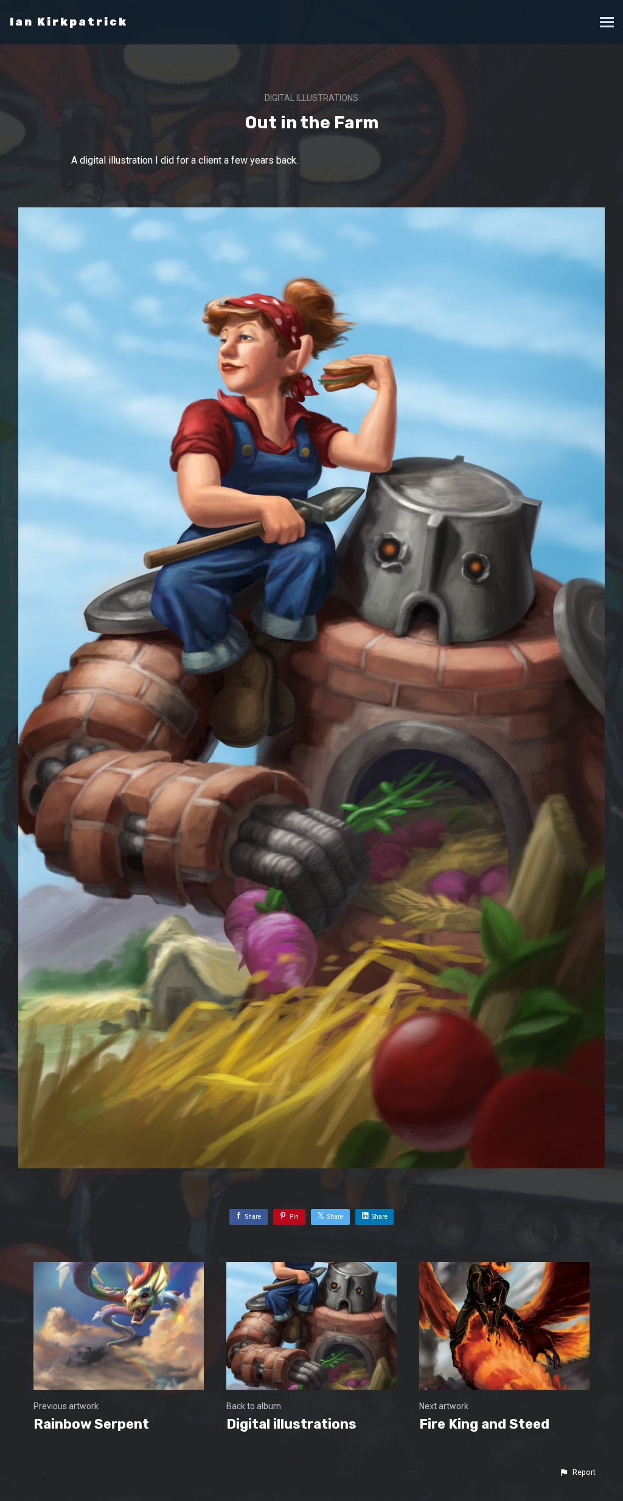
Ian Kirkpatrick (69, 22)
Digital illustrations (311, 98)
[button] (577, 1472)
